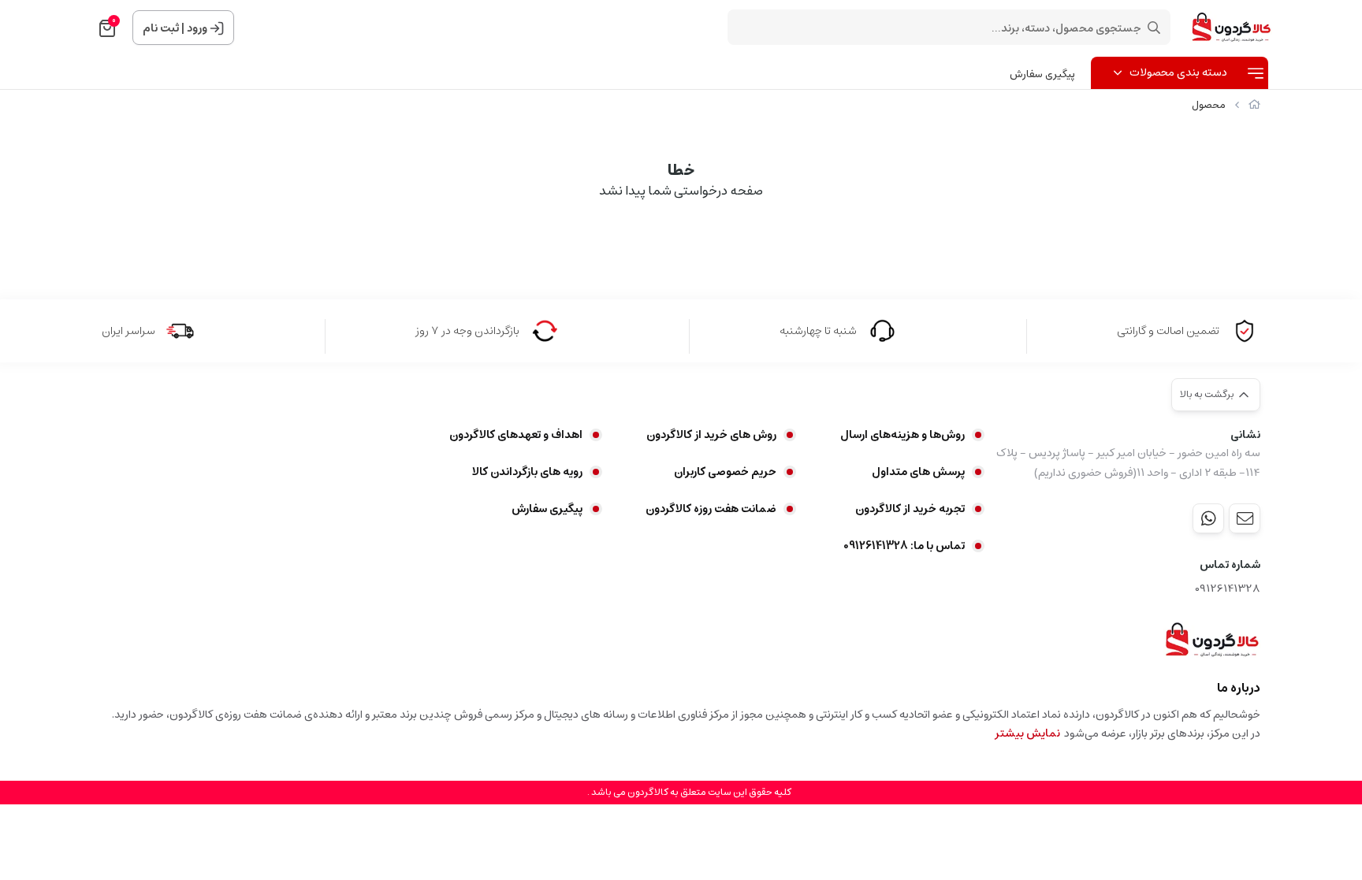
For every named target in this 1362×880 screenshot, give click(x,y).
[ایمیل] (1244, 518)
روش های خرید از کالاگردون (711, 435)
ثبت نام (161, 28)
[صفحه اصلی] (1254, 105)
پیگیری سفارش (1042, 74)
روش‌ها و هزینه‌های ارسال (902, 435)
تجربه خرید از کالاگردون (910, 509)
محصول (1209, 105)
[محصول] (1211, 640)
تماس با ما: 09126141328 (904, 546)
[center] (1154, 28)
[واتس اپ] (1208, 518)
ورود (197, 28)
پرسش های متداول (918, 472)
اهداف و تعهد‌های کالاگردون (515, 435)
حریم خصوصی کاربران (725, 472)
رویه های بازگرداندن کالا (527, 472)
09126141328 (1227, 589)
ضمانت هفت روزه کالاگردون (711, 509)
